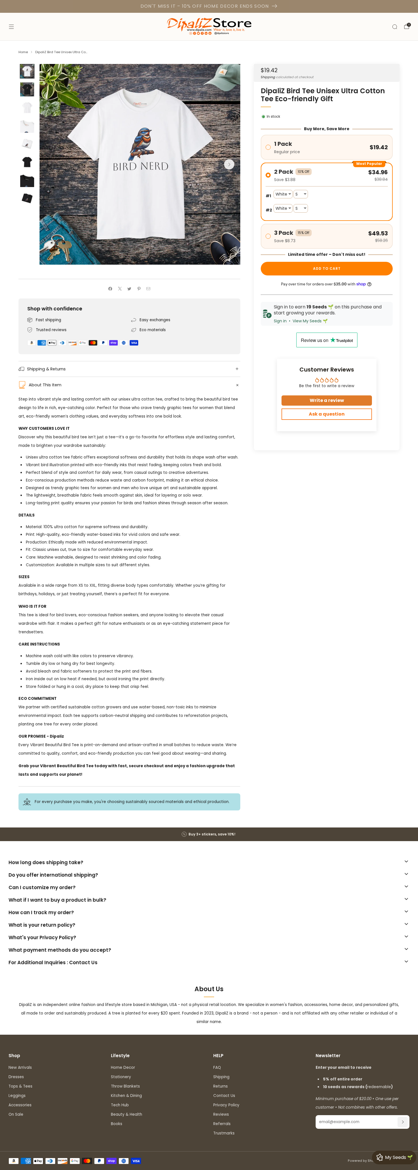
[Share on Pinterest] (139, 289)
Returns (220, 1086)
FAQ (217, 1067)
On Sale (16, 1114)
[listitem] (209, 834)
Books (116, 1124)
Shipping (268, 77)
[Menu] (11, 27)
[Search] (395, 27)
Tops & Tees (20, 1086)
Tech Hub (120, 1105)
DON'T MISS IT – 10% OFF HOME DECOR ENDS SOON (204, 6)
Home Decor (123, 1067)
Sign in (280, 320)
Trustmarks (224, 1133)
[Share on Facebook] (110, 289)
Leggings (17, 1095)
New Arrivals (20, 1067)
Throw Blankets (125, 1086)
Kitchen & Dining (126, 1095)
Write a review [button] (327, 400)
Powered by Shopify (364, 1161)
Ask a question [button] (327, 414)
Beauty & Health (126, 1114)
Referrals (222, 1124)
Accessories (20, 1105)
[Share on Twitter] (129, 289)
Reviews (221, 1114)
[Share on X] (120, 289)
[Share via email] (148, 289)
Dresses (16, 1077)
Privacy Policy (226, 1105)
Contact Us (224, 1095)
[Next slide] (229, 164)
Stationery (121, 1077)
